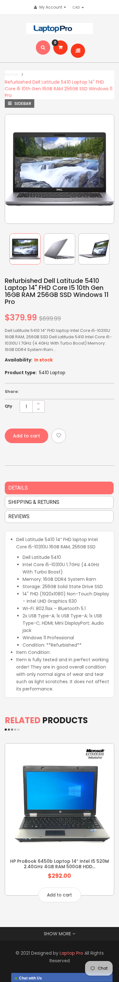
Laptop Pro (71, 953)
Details (18, 488)
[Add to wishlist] (58, 436)
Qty (8, 406)
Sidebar (22, 103)
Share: (12, 391)
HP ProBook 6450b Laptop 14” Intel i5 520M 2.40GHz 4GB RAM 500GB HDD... (59, 863)
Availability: (18, 360)
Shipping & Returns (33, 502)
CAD (78, 7)
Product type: (21, 372)
